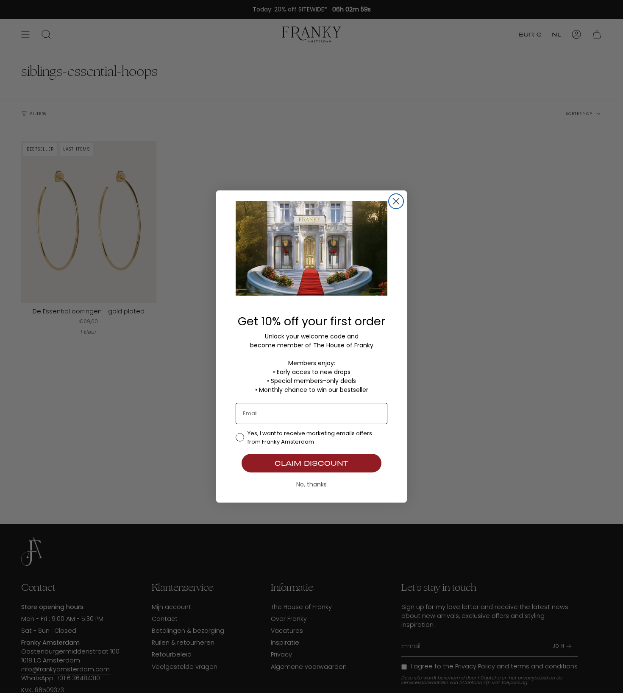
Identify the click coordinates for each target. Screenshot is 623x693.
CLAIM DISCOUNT (311, 463)
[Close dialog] (396, 201)
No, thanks (311, 484)
